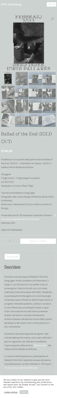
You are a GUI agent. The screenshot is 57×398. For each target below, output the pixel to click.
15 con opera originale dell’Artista (21, 367)
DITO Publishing (11, 4)
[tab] (12, 257)
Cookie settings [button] (11, 392)
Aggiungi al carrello (38, 241)
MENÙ (50, 4)
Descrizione (12, 256)
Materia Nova (40, 345)
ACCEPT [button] (24, 392)
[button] (52, 19)
